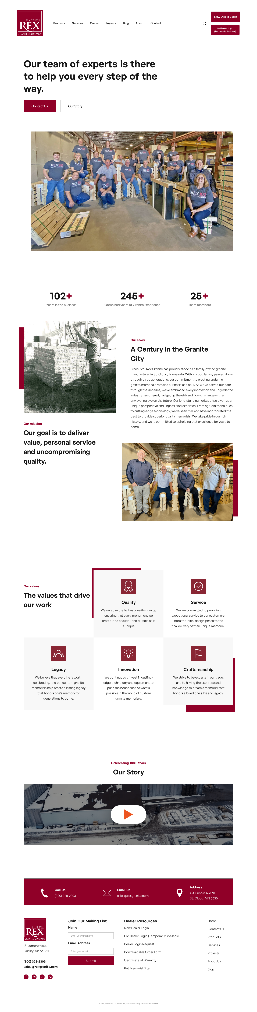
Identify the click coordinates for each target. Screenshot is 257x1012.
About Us (214, 961)
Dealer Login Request (139, 944)
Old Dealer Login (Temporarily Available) (152, 936)
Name (72, 927)
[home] (30, 23)
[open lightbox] (128, 814)
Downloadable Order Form (142, 952)
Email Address (79, 943)
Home (212, 921)
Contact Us (39, 106)
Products (59, 23)
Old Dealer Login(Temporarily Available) (225, 30)
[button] (59, 23)
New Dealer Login (225, 16)
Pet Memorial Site (136, 968)
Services (214, 945)
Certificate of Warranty (140, 960)
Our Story (75, 106)
